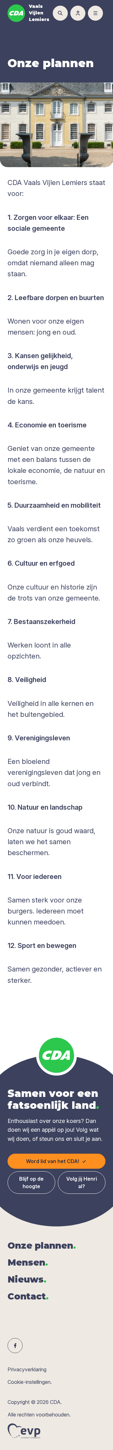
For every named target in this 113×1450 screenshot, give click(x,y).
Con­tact (28, 1296)
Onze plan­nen (42, 1245)
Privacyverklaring (27, 1369)
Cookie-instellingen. (30, 1382)
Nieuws (27, 1279)
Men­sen (28, 1262)
